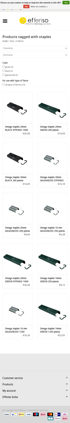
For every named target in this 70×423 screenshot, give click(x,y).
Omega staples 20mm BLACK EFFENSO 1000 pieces (16, 128)
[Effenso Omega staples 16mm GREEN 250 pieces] (52, 259)
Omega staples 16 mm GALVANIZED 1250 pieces (16, 330)
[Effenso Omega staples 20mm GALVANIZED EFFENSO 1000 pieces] (52, 158)
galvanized (11, 75)
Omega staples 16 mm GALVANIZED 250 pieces (52, 229)
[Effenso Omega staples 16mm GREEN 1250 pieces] (52, 309)
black (9, 71)
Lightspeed (43, 410)
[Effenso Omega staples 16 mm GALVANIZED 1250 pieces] (17, 309)
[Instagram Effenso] (46, 363)
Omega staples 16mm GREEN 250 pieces (50, 280)
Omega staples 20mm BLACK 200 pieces (15, 179)
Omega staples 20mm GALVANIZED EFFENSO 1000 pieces (52, 179)
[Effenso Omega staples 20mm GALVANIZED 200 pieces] (17, 208)
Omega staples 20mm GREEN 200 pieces (50, 128)
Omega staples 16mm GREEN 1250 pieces (50, 330)
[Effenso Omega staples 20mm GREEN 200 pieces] (52, 107)
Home (5, 41)
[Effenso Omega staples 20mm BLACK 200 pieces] (17, 158)
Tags (11, 41)
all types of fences (15, 85)
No (26, 7)
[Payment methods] (6, 414)
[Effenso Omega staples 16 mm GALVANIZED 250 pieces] (52, 208)
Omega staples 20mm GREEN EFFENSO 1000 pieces (16, 280)
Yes (66, 3)
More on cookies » (39, 7)
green (9, 67)
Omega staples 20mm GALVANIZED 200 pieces (17, 229)
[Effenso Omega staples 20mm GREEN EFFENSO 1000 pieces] (17, 259)
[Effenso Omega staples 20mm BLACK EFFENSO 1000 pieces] (17, 107)
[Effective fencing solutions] (40, 21)
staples (20, 41)
